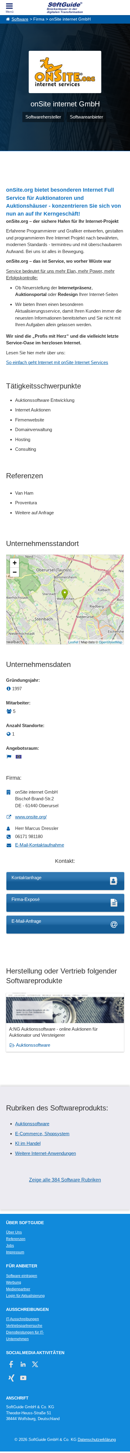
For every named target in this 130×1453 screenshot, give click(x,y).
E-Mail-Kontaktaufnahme (39, 844)
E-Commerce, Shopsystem (42, 1133)
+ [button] (15, 563)
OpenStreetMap (110, 641)
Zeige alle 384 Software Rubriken (65, 1179)
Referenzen (15, 1239)
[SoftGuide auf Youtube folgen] (23, 1378)
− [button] (15, 572)
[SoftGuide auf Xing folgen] (11, 1378)
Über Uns (14, 1232)
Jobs (10, 1245)
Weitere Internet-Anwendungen (45, 1153)
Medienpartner (18, 1289)
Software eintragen (21, 1276)
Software (19, 19)
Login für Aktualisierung (25, 1296)
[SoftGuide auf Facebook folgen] (11, 1364)
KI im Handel (28, 1143)
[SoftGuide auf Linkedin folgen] (23, 1364)
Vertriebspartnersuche (24, 1326)
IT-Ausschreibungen (22, 1319)
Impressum (15, 1252)
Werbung (13, 1282)
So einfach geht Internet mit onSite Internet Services (57, 362)
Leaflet (73, 641)
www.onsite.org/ (31, 816)
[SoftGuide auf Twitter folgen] (35, 1364)
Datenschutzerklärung (97, 1439)
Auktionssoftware (33, 1045)
